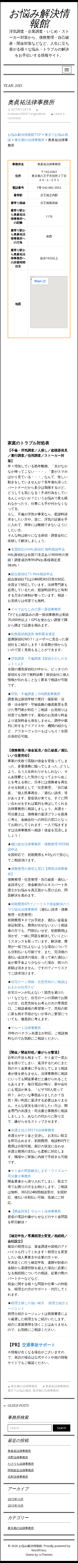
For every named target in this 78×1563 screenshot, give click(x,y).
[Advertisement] (39, 394)
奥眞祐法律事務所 (31, 102)
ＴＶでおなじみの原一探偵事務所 (36, 609)
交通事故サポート (38, 1344)
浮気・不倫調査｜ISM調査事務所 (35, 694)
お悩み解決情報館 (39, 18)
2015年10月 (16, 1505)
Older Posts (16, 1405)
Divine (30, 1555)
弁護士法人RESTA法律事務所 (32, 1130)
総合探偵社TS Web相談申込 (32, 574)
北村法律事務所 (18, 1477)
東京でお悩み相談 (19, 1390)
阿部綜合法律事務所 (21, 1470)
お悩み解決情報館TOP (24, 134)
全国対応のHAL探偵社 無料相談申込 (38, 549)
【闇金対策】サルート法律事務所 (36, 1211)
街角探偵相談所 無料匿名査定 (33, 634)
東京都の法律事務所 (30, 140)
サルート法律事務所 (26, 1027)
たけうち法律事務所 (21, 1464)
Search (61, 1428)
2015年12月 (16, 1499)
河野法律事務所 (18, 1457)
